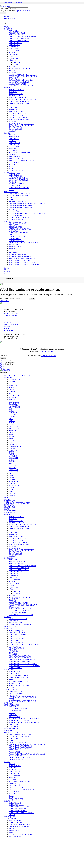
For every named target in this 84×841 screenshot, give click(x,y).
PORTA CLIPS (14, 209)
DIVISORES (13, 225)
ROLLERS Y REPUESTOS (19, 188)
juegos (6, 497)
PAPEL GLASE (14, 717)
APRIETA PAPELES (16, 96)
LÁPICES (12, 60)
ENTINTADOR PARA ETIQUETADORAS (25, 243)
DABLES (7, 499)
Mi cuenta (7, 326)
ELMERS (12, 415)
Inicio (2, 278)
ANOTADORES (15, 137)
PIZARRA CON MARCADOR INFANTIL (24, 719)
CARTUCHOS (14, 45)
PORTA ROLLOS (15, 215)
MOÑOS (12, 815)
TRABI (11, 432)
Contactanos (8, 272)
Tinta (28, 11)
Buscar (3, 13)
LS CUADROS (14, 407)
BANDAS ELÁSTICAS (17, 98)
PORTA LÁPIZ (14, 211)
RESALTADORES (16, 186)
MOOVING (13, 456)
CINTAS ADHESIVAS (17, 237)
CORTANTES (14, 107)
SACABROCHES (15, 123)
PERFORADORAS (16, 111)
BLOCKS (12, 141)
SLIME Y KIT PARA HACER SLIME (22, 701)
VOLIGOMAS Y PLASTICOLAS (21, 86)
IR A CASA (4, 301)
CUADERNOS (14, 51)
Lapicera (19, 11)
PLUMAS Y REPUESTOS (18, 184)
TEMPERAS (13, 724)
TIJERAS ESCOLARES (17, 84)
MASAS (12, 713)
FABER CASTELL (16, 444)
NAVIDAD (8, 730)
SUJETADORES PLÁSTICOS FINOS (23, 262)
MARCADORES (15, 711)
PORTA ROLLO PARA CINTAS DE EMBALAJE (27, 213)
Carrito (6, 328)
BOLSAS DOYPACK (17, 630)
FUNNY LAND (14, 485)
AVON (11, 454)
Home (6, 268)
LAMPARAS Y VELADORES (20, 229)
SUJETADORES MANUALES (20, 260)
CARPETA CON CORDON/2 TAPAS (22, 37)
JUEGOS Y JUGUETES (13, 689)
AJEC (11, 464)
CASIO (11, 489)
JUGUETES (13, 695)
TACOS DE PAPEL (16, 170)
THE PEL (12, 417)
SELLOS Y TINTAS (16, 127)
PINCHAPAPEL (10, 511)
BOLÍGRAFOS (14, 174)
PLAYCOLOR (14, 395)
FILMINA (12, 149)
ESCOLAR (8, 29)
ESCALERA (13, 245)
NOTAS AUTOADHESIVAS (19, 152)
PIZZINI (12, 462)
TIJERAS (12, 131)
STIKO (11, 452)
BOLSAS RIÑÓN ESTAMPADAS (21, 813)
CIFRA (11, 401)
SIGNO (11, 474)
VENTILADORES (15, 836)
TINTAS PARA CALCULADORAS (22, 834)
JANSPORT (13, 466)
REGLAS (12, 72)
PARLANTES (14, 830)
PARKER (12, 182)
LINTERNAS (9, 505)
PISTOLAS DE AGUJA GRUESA (21, 256)
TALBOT (12, 479)
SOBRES (12, 168)
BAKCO (12, 421)
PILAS (6, 509)
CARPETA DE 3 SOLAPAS (19, 39)
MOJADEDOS (9, 507)
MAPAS (12, 66)
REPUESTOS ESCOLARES (19, 74)
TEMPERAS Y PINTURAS (19, 82)
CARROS (12, 235)
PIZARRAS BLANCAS (17, 115)
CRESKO (12, 487)
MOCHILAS (13, 70)
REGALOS (8, 801)
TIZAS (11, 190)
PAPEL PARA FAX (16, 158)
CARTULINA (14, 145)
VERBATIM (13, 470)
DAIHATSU (13, 389)
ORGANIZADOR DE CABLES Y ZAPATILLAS (27, 203)
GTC (10, 383)
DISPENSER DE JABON (18, 223)
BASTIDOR (13, 707)
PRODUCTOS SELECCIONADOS (17, 376)
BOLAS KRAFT (15, 803)
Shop (6, 270)
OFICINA (8, 88)
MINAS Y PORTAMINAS (18, 180)
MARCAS (8, 378)
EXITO (11, 460)
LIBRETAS (13, 150)
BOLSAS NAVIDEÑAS (17, 809)
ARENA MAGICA (16, 691)
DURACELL (13, 458)
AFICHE (12, 135)
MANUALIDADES (11, 705)
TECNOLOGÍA (10, 819)
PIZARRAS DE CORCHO (18, 117)
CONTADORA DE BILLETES (20, 824)
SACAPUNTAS (14, 78)
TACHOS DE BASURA (17, 219)
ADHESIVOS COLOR (17, 33)
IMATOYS (13, 385)
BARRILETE (14, 139)
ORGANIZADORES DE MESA (20, 207)
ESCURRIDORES (15, 227)
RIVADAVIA (13, 472)
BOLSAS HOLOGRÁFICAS (19, 807)
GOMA (11, 56)
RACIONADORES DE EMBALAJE (22, 258)
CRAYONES (13, 49)
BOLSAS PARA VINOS (18, 811)
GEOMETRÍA (14, 54)
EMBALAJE (13, 231)
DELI (11, 476)
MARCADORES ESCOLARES (20, 68)
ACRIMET (13, 423)
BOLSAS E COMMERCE (18, 233)
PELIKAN (12, 468)
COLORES (17, 62)
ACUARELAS (14, 31)
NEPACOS (13, 109)
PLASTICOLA (14, 481)
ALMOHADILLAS (16, 94)
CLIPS (11, 105)
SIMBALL (13, 399)
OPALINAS (13, 154)
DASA (11, 411)
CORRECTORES (15, 176)
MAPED (12, 425)
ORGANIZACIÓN (11, 192)
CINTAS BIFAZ (15, 239)
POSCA (12, 440)
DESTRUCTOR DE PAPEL (19, 826)
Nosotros (7, 274)
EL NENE (12, 448)
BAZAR (7, 221)
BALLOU (12, 391)
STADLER (13, 387)
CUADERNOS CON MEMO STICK (17, 503)
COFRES (12, 199)
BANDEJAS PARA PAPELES (20, 194)
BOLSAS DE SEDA (16, 805)
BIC (10, 409)
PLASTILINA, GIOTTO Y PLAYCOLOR (24, 723)
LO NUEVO (9, 703)
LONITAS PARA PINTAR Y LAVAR (22, 697)
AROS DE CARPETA (17, 35)
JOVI (11, 419)
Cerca (2, 360)
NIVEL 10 (12, 430)
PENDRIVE (13, 832)
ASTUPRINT (14, 450)
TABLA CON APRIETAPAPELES (21, 217)
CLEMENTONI (14, 379)
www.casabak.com (11, 315)
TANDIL (12, 381)
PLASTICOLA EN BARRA (19, 721)
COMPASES (13, 47)
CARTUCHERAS (15, 43)
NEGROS (16, 64)
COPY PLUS (13, 483)
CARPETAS (13, 198)
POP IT (11, 699)
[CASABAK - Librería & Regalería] (5, 6)
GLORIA (12, 493)
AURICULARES (15, 821)
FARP (11, 438)
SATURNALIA (14, 403)
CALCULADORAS (16, 822)
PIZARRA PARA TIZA (17, 113)
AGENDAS (13, 92)
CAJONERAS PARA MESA (19, 196)
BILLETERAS (9, 501)
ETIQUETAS (13, 248)
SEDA (11, 166)
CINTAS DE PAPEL (16, 241)
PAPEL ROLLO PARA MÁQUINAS (22, 160)
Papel (24, 11)
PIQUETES (13, 252)
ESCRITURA (9, 172)
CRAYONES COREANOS (19, 709)
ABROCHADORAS (16, 90)
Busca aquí (4, 8)
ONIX (11, 442)
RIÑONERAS (9, 513)
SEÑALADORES (15, 129)
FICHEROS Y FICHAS (17, 201)
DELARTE (13, 495)
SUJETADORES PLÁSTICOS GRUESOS (24, 264)
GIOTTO (12, 477)
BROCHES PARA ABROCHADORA (22, 100)
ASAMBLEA (14, 405)
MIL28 (11, 436)
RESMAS (12, 164)
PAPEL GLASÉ (14, 156)
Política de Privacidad (11, 324)
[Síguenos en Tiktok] (1, 319)
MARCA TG (13, 250)
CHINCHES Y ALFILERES (19, 103)
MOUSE (12, 828)
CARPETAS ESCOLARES (19, 41)
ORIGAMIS (13, 715)
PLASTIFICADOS (15, 162)
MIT (10, 393)
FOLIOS (12, 52)
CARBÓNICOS (14, 143)
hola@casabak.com (11, 313)
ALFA (11, 434)
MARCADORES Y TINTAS (19, 178)
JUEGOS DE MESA (16, 693)
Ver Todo (7, 27)
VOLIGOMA (13, 726)
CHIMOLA (13, 413)
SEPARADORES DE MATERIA (21, 80)
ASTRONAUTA (15, 446)
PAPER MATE (14, 428)
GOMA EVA (13, 58)
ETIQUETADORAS (16, 247)
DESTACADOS (10, 626)
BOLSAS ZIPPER (15, 668)
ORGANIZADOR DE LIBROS (20, 205)
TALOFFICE (13, 427)
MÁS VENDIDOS (11, 728)
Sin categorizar (9, 817)
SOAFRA (12, 397)
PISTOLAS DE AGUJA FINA (20, 254)
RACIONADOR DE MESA (19, 119)
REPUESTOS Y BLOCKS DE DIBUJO (23, 76)
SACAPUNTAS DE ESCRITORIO (21, 125)
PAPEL (7, 133)
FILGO (11, 491)
